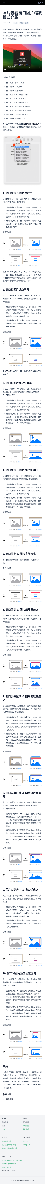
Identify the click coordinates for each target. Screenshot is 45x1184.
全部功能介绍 (6, 1141)
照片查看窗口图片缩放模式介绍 (22, 15)
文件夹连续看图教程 (9, 1145)
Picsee (25, 1141)
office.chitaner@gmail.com (10, 1160)
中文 (39, 2)
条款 (3, 1126)
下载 (3, 1129)
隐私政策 (5, 1122)
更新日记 (26, 1122)
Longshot (26, 1145)
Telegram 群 (6, 1167)
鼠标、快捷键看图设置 (9, 1148)
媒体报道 (26, 1129)
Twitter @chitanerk (9, 1164)
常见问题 (9, 1099)
